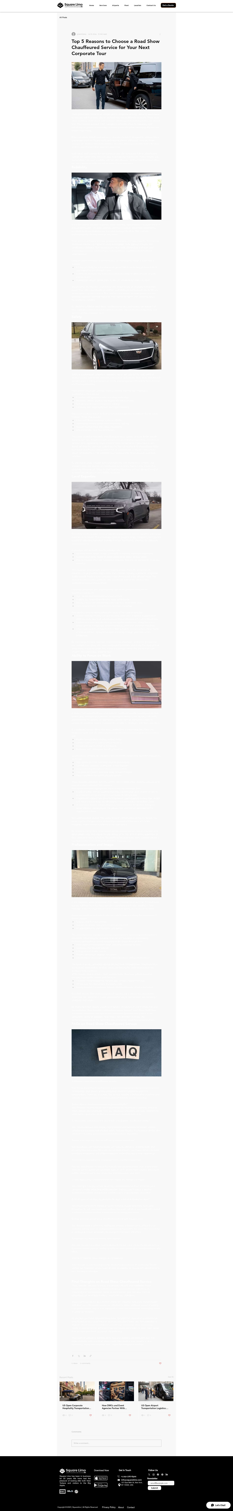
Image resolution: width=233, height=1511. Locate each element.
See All (171, 1377)
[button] (137, 5)
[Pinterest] (162, 1474)
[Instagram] (153, 1474)
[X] (149, 1474)
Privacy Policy (109, 1507)
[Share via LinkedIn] (84, 1356)
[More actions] (159, 34)
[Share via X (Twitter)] (79, 1356)
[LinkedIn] (166, 1474)
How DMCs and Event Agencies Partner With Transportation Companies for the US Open (115, 1407)
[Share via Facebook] (73, 1356)
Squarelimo (76, 1507)
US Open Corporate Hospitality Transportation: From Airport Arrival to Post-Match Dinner (76, 1407)
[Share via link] (90, 1356)
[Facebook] (158, 1474)
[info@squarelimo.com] (119, 1485)
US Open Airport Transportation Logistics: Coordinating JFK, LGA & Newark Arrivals (154, 1407)
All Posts (63, 17)
